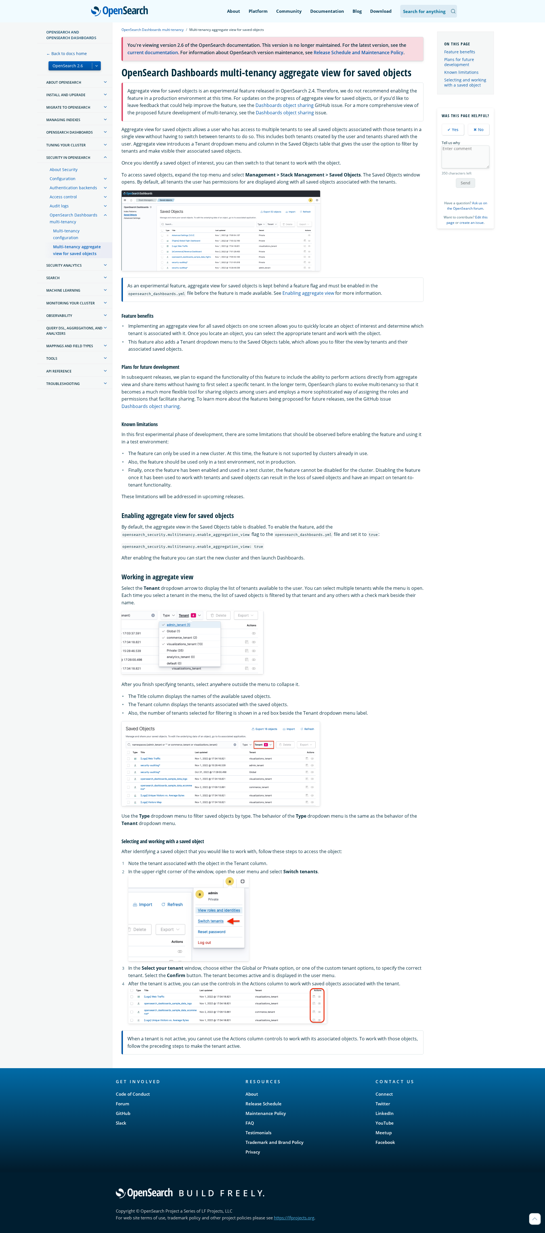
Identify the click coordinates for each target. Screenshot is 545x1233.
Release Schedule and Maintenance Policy (358, 52)
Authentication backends (73, 187)
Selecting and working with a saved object (465, 82)
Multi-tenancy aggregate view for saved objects (77, 250)
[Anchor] (156, 315)
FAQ (250, 1123)
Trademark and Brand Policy (274, 1142)
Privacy (253, 1152)
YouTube (385, 1123)
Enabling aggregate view (308, 293)
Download (381, 11)
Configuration (63, 178)
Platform (258, 11)
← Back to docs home (66, 53)
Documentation (327, 11)
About (233, 11)
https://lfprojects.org (294, 1218)
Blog (357, 11)
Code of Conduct (133, 1094)
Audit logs (59, 206)
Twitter (383, 1103)
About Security (63, 169)
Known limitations (461, 72)
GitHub (123, 1113)
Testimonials (258, 1132)
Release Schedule (264, 1103)
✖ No (478, 129)
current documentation (152, 52)
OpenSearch (121, 12)
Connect (384, 1094)
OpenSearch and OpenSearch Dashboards (71, 35)
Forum (122, 1103)
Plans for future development (459, 62)
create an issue (472, 222)
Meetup (384, 1132)
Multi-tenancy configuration (66, 234)
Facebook (385, 1142)
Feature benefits (459, 51)
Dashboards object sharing (284, 105)
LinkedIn (385, 1113)
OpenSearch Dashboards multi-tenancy (73, 218)
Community (289, 11)
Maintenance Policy (266, 1113)
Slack (121, 1123)
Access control (63, 196)
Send (465, 183)
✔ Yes (452, 129)
